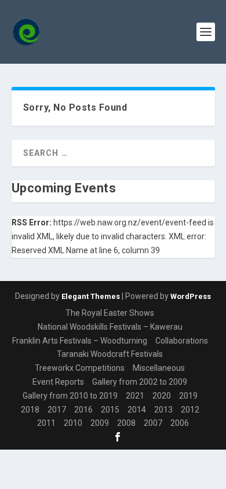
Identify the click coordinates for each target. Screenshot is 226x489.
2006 (179, 423)
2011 (46, 423)
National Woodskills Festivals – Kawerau (110, 326)
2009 (99, 423)
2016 (83, 409)
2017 (57, 409)
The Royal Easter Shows (109, 313)
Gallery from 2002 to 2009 (139, 381)
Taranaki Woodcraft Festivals (110, 354)
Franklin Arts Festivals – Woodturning (79, 340)
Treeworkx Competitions (80, 368)
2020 (161, 395)
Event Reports (58, 381)
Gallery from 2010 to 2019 (70, 395)
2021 (135, 395)
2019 (188, 395)
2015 (110, 409)
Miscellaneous (159, 368)
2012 (190, 409)
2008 (126, 423)
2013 (163, 409)
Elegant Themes (90, 296)
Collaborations (181, 340)
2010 (73, 423)
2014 (136, 409)
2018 (30, 409)
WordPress (190, 296)
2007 (153, 423)
